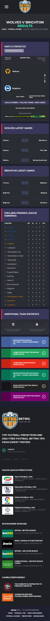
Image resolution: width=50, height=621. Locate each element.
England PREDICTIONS (14, 50)
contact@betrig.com (16, 452)
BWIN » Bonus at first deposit (29, 541)
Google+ (24, 459)
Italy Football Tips (23, 477)
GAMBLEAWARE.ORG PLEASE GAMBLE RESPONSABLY (28, 595)
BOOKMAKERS (38, 616)
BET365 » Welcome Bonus (26, 551)
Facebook (6, 459)
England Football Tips (25, 487)
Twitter (16, 459)
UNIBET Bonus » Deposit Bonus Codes (29, 562)
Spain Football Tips (24, 497)
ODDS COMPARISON (35, 613)
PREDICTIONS (27, 616)
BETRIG (13, 610)
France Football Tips (25, 508)
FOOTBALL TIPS (20, 613)
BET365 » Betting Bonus (25, 530)
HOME (4, 29)
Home (10, 613)
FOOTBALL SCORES (15, 29)
